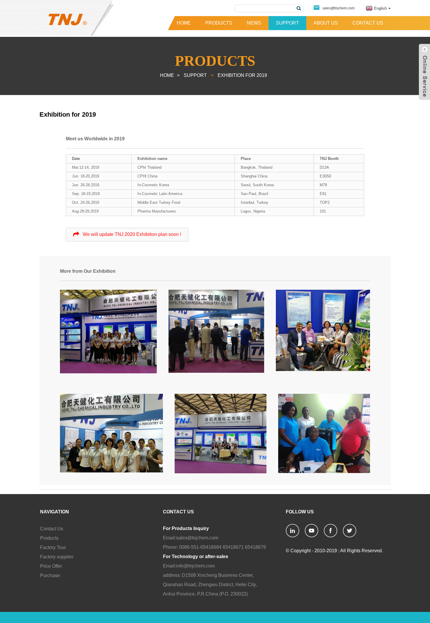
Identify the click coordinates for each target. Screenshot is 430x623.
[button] (127, 234)
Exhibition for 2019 (242, 75)
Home (184, 22)
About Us (326, 22)
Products (218, 22)
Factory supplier (56, 556)
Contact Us (367, 22)
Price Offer (51, 566)
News (254, 22)
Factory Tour (53, 547)
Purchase (50, 575)
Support (287, 22)
